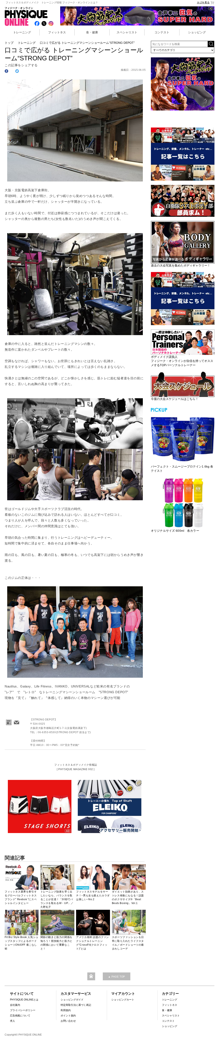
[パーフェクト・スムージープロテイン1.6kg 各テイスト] (182, 438)
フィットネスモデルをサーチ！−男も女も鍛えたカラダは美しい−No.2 (93, 895)
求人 (12, 1020)
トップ (9, 42)
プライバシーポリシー (22, 1010)
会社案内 (15, 1004)
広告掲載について (20, 1015)
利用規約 (66, 1010)
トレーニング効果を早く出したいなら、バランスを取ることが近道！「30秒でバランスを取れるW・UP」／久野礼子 (57, 899)
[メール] (16, 721)
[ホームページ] (8, 721)
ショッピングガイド (72, 999)
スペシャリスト (127, 32)
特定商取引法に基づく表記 (76, 1004)
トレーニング (22, 32)
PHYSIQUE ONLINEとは (24, 999)
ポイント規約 (68, 1015)
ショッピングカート (122, 999)
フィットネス (57, 32)
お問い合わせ (68, 1020)
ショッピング (197, 32)
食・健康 (92, 32)
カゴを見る (203, 2)
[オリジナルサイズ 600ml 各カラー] (182, 502)
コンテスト (161, 32)
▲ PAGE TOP (116, 976)
